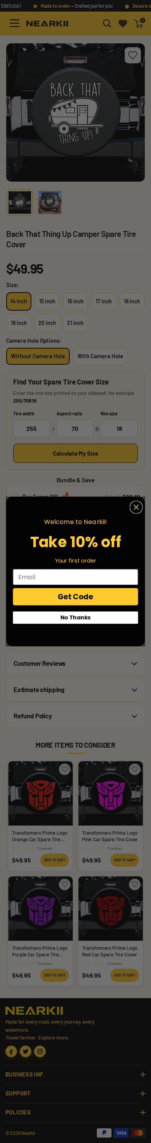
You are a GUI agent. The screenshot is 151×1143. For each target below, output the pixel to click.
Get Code (75, 597)
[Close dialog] (136, 507)
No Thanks (75, 617)
